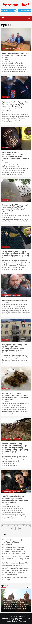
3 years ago (6, 59)
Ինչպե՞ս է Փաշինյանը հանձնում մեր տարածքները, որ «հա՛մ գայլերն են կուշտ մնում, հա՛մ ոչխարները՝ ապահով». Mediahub (15, 571)
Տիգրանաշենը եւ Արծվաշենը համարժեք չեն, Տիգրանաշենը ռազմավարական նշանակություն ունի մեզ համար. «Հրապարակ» (14, 550)
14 (11, 528)
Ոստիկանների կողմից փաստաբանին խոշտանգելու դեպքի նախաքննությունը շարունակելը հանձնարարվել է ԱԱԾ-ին (15, 156)
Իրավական (16, 48)
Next (20, 528)
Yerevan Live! (16, 5)
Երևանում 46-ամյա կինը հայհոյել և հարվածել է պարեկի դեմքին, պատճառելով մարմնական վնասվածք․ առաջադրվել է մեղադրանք (15, 106)
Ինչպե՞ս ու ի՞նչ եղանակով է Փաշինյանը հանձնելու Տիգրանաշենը (12, 542)
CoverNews (11, 621)
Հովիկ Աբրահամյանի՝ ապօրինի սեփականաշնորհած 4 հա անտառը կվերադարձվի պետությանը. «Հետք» (16, 254)
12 (26, 526)
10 (20, 526)
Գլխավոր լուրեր (7, 48)
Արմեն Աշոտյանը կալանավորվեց (14, 300)
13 (29, 526)
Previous (4, 526)
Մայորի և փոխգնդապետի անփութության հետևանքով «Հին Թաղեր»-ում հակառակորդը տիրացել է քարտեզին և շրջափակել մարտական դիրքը (15, 448)
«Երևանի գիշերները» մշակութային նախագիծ (15, 578)
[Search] (29, 18)
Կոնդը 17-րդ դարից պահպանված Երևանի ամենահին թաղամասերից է (14, 592)
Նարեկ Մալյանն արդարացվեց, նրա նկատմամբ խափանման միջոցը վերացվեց (15, 55)
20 (17, 528)
